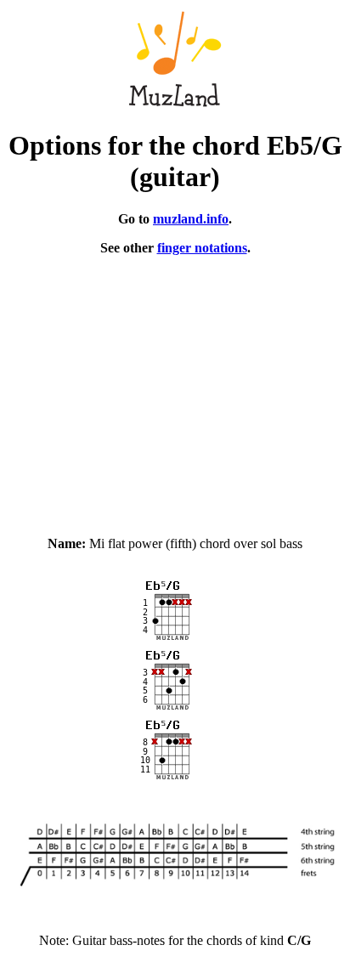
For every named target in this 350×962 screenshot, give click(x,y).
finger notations (202, 247)
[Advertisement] (175, 388)
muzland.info (191, 219)
